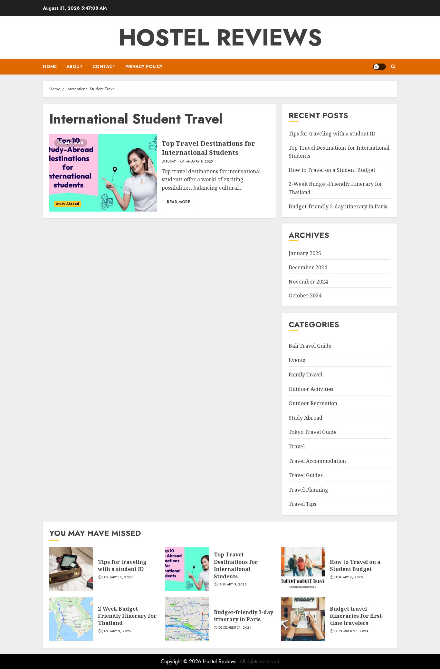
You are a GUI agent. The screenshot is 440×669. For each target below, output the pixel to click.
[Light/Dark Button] (379, 67)
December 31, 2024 (235, 627)
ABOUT (74, 66)
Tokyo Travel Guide (313, 431)
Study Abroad (67, 203)
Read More (178, 202)
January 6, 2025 (348, 577)
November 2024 (308, 281)
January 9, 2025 (199, 161)
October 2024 (305, 295)
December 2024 (308, 267)
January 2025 (305, 253)
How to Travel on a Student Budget (332, 170)
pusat (171, 161)
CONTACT (104, 66)
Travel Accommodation (317, 460)
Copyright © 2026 (182, 661)
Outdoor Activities (311, 389)
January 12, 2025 (117, 577)
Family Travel (305, 374)
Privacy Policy (144, 66)
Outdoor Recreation (313, 403)
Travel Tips (302, 503)
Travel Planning (308, 489)
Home (50, 66)
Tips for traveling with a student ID (332, 133)
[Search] (393, 66)
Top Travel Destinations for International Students (208, 148)
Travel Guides (306, 475)
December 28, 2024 (351, 631)
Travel (297, 446)
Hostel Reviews (220, 37)
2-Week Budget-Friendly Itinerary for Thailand (127, 616)
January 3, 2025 (116, 631)
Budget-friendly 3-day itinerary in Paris (338, 206)
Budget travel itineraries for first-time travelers (357, 616)
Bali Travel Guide (310, 345)
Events (297, 360)
